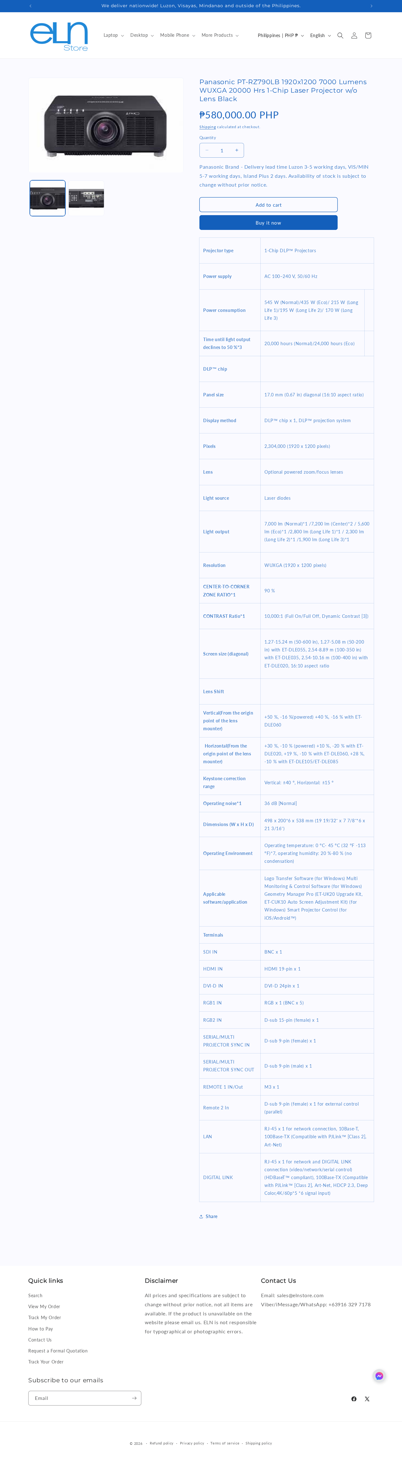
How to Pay (40, 1328)
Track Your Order (46, 1361)
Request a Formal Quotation (58, 1350)
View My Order (44, 1306)
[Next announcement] (371, 6)
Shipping (207, 126)
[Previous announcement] (30, 6)
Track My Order (44, 1317)
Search (35, 1295)
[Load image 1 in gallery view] (47, 198)
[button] (113, 35)
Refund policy (162, 1443)
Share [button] (212, 1216)
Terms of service (224, 1443)
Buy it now (268, 223)
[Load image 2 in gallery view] (86, 198)
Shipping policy (259, 1443)
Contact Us (40, 1339)
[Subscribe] (134, 1398)
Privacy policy (192, 1443)
